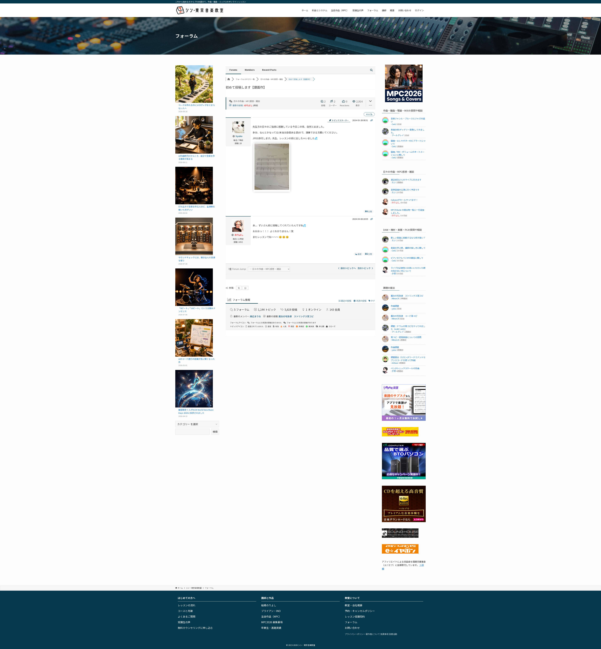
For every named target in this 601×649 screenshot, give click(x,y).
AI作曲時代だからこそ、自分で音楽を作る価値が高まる (196, 157)
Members (250, 69)
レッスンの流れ (186, 605)
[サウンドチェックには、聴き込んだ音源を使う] (194, 236)
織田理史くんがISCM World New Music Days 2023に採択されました (196, 411)
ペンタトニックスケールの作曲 (405, 368)
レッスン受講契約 (355, 616)
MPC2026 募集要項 (272, 622)
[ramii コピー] (271, 189)
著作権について (373, 634)
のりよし (248, 105)
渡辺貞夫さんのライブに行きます (406, 179)
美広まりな (255, 316)
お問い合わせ (352, 628)
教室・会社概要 (353, 605)
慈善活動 (393, 634)
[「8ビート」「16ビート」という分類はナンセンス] (194, 287)
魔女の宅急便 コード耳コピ (404, 315)
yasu (394, 308)
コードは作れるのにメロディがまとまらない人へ (196, 107)
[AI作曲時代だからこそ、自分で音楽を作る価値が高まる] (194, 135)
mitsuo (395, 362)
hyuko (239, 136)
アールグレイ (398, 135)
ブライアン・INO (271, 611)
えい (394, 182)
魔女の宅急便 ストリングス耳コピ (296, 316)
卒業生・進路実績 (271, 628)
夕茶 (394, 273)
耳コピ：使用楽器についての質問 (406, 337)
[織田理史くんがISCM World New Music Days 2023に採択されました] (194, 388)
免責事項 (384, 634)
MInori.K (395, 298)
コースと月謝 (185, 611)
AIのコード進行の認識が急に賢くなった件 (196, 360)
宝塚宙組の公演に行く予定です (405, 189)
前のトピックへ (348, 268)
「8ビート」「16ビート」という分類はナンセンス (196, 310)
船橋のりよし (268, 605)
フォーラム (351, 622)
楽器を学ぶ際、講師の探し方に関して (408, 247)
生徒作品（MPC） (271, 616)
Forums (233, 69)
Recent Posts (269, 69)
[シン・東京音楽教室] (199, 10)
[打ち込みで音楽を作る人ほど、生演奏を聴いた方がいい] (194, 185)
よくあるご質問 (186, 616)
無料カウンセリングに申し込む (195, 628)
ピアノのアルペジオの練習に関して (407, 257)
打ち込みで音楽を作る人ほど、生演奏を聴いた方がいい (196, 208)
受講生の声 (184, 622)
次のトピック (364, 268)
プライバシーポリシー (355, 634)
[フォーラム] (228, 79)
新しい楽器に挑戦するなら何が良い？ (408, 237)
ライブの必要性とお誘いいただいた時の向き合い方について (408, 269)
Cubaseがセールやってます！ (404, 199)
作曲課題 (395, 305)
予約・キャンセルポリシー (360, 611)
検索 (215, 431)
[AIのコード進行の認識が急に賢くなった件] (194, 338)
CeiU (394, 124)
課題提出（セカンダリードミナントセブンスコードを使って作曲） (408, 359)
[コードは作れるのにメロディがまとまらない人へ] (194, 84)
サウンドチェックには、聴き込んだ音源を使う (196, 259)
